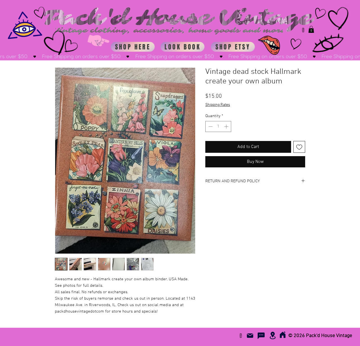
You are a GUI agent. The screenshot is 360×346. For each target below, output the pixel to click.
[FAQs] (261, 335)
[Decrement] (210, 126)
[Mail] (250, 335)
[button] (311, 29)
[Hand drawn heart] (70, 47)
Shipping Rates (217, 105)
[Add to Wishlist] (299, 147)
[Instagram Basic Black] (303, 30)
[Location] (272, 335)
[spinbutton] (218, 126)
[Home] (282, 334)
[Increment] (227, 126)
